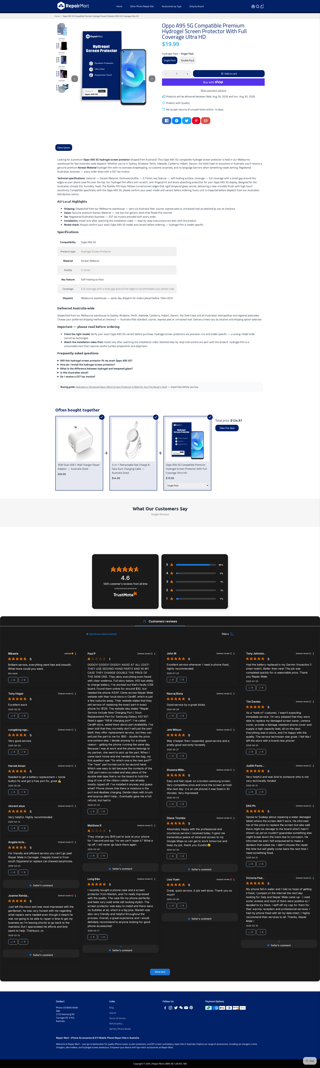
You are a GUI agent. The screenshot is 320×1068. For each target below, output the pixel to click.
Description (63, 148)
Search (112, 1013)
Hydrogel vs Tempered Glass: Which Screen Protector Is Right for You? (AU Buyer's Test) (121, 387)
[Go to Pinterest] (196, 120)
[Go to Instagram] (170, 1008)
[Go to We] (181, 1008)
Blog (111, 1007)
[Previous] (61, 26)
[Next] (61, 89)
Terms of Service (117, 1018)
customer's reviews (125, 583)
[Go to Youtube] (186, 1008)
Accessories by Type (171, 6)
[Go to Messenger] (176, 120)
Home (119, 6)
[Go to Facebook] (166, 120)
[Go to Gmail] (205, 120)
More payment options (213, 90)
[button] (144, 621)
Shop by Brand (196, 6)
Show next (160, 972)
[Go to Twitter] (186, 120)
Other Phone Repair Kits (142, 6)
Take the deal (227, 428)
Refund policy (115, 1023)
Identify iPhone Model (120, 1029)
